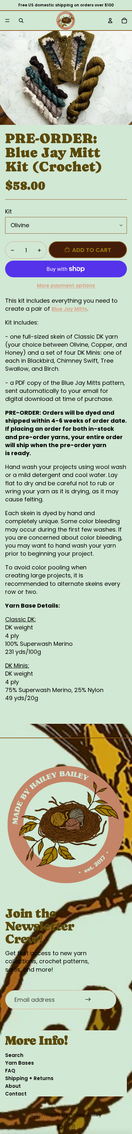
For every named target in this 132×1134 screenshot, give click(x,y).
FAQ (10, 1070)
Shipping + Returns (29, 1078)
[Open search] (21, 20)
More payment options (66, 285)
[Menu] (7, 20)
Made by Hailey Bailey (74, 1114)
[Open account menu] (110, 20)
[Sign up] (88, 999)
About (13, 1086)
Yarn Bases (19, 1063)
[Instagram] (72, 1127)
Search (14, 1055)
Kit (8, 211)
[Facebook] (60, 1127)
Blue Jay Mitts (69, 309)
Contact (16, 1093)
